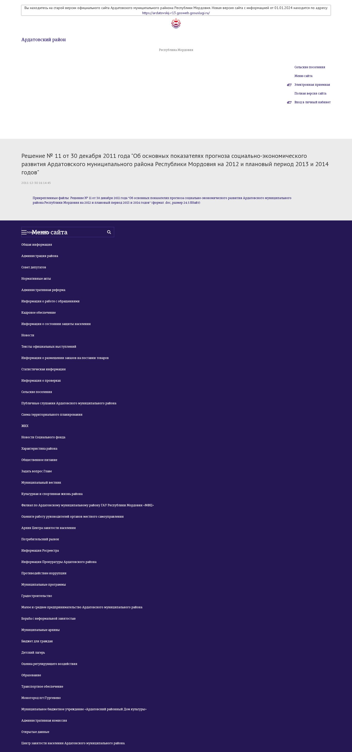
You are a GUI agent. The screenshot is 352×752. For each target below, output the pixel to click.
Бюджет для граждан (37, 641)
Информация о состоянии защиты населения (56, 324)
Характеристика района (39, 448)
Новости (27, 335)
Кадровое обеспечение (38, 312)
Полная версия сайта (310, 93)
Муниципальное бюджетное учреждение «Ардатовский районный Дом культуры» (84, 709)
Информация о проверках (41, 380)
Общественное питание (39, 460)
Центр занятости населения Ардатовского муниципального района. (73, 743)
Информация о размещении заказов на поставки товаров (65, 358)
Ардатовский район (43, 39)
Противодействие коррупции (43, 573)
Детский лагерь (33, 652)
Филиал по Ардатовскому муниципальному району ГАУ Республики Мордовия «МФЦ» (87, 505)
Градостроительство (36, 596)
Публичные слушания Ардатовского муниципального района (68, 403)
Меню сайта (303, 76)
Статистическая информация (43, 369)
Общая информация (36, 244)
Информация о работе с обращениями (50, 301)
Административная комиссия (44, 720)
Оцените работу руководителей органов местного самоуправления (72, 516)
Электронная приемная (312, 85)
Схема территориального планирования (51, 414)
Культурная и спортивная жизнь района (51, 494)
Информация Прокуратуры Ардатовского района (58, 562)
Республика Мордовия (176, 50)
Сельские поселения (310, 67)
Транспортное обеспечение (42, 686)
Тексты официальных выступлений (48, 346)
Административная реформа (43, 290)
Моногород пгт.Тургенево (41, 698)
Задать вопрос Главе (36, 471)
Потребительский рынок (40, 539)
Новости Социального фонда (43, 437)
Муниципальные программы (43, 584)
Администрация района (39, 256)
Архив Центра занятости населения (48, 528)
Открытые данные (35, 732)
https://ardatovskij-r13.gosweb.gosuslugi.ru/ (176, 13)
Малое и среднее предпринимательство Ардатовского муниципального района (81, 607)
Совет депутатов (33, 267)
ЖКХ (24, 426)
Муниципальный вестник (41, 482)
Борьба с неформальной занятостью (48, 618)
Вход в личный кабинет (313, 102)
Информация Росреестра (40, 550)
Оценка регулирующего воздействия (49, 664)
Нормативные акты (36, 278)
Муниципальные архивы (40, 630)
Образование (31, 675)
